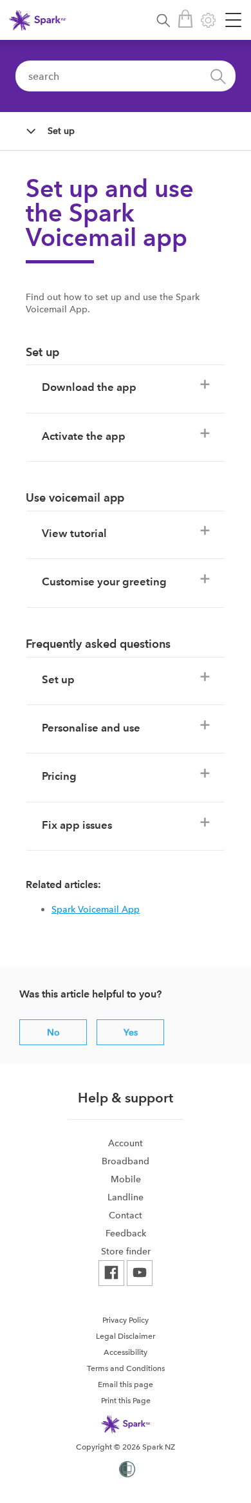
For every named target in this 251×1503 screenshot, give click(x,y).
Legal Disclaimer (125, 1336)
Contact (125, 1215)
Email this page (125, 1384)
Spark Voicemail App (95, 909)
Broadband (125, 1161)
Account (125, 1143)
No (53, 1032)
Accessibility (125, 1352)
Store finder (126, 1251)
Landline (125, 1197)
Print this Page (126, 1400)
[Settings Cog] (208, 20)
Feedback (126, 1233)
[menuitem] (125, 1143)
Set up (61, 131)
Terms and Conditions (126, 1368)
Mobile (126, 1179)
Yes (131, 1032)
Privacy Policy (125, 1320)
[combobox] (125, 76)
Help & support (125, 1098)
